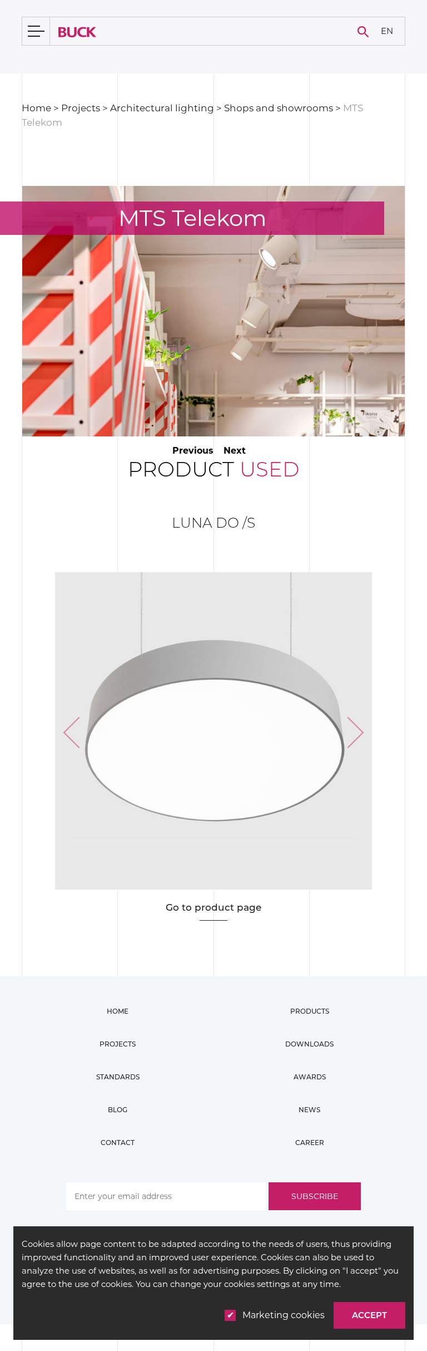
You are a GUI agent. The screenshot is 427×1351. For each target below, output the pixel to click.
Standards (118, 1077)
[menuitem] (386, 31)
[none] (386, 31)
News (309, 1110)
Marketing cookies (283, 1315)
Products (309, 1011)
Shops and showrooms (278, 108)
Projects (80, 108)
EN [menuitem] (387, 30)
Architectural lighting (162, 108)
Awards (310, 1077)
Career (309, 1142)
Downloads (309, 1044)
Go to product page (213, 907)
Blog (117, 1110)
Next (235, 450)
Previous (193, 450)
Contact (118, 1142)
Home (36, 108)
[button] (78, 732)
